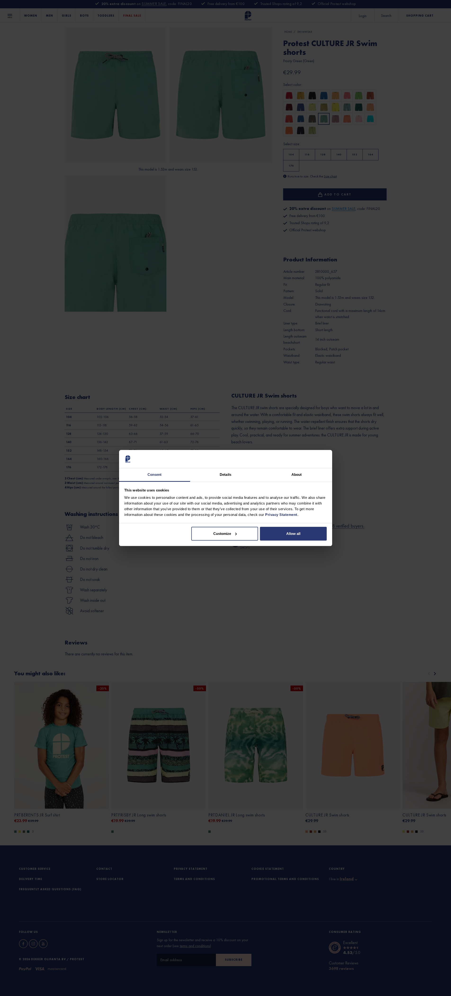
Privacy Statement (281, 515)
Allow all (293, 534)
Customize (222, 534)
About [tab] (296, 475)
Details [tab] (225, 475)
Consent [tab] (154, 475)
